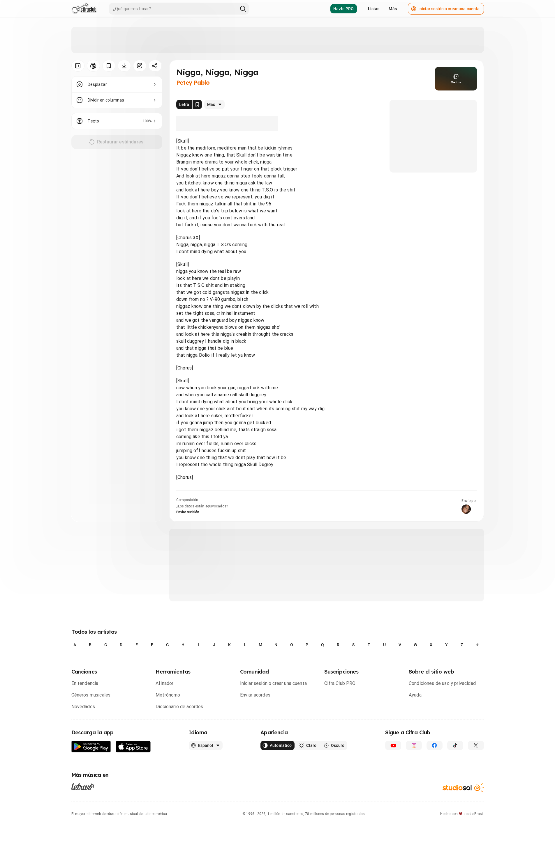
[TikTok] (455, 745)
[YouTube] (393, 745)
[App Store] (133, 747)
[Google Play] (91, 747)
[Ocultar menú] (77, 66)
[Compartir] (155, 66)
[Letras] (82, 786)
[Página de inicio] (84, 9)
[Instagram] (414, 745)
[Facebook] (435, 745)
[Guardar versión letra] (197, 104)
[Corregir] (139, 66)
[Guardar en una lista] (108, 66)
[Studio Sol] (463, 787)
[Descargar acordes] (124, 66)
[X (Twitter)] (476, 745)
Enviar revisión (188, 512)
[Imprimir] (93, 66)
